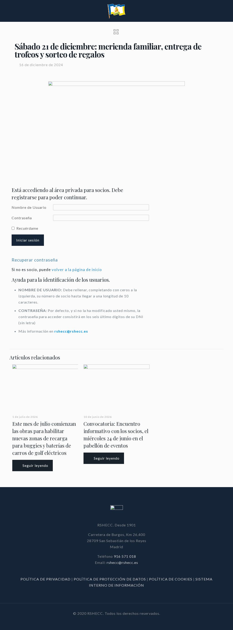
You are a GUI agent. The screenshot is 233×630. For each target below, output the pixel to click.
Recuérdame (27, 228)
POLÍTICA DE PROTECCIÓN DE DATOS (110, 579)
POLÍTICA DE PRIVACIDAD (45, 579)
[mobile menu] (226, 11)
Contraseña (22, 218)
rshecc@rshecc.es (71, 331)
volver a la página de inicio (77, 269)
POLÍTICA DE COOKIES (170, 579)
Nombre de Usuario (29, 207)
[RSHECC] (116, 11)
